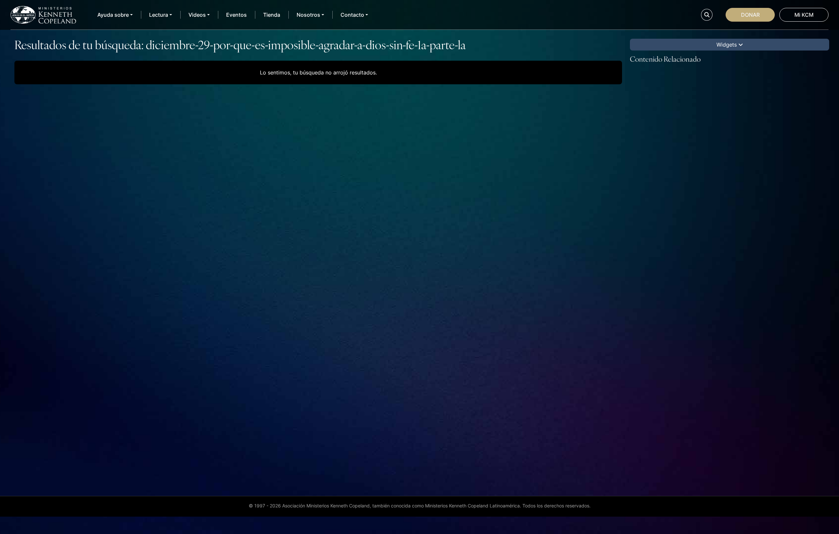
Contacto (352, 14)
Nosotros (308, 14)
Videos (197, 14)
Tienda (271, 14)
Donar (750, 14)
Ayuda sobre (113, 14)
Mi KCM (803, 14)
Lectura (158, 14)
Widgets (727, 44)
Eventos (236, 14)
